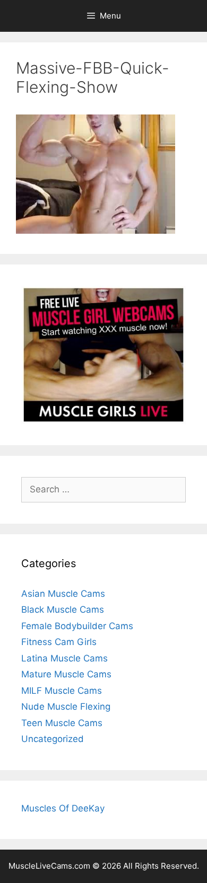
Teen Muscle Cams (61, 723)
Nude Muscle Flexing (65, 706)
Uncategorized (52, 739)
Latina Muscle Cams (64, 658)
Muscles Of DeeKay (63, 808)
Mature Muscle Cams (66, 674)
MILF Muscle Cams (61, 690)
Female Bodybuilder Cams (77, 626)
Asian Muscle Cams (63, 593)
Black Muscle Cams (62, 609)
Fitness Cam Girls (59, 642)
